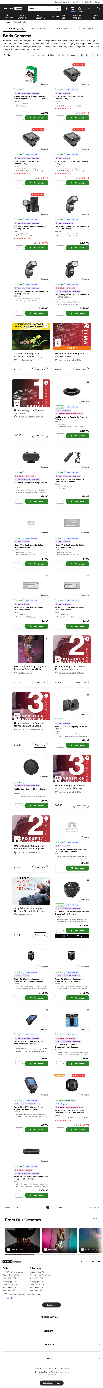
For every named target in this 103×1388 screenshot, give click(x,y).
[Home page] (13, 8)
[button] (98, 8)
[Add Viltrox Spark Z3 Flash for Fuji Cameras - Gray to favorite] (88, 130)
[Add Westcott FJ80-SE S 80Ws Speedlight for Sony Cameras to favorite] (47, 195)
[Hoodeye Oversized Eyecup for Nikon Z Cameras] (72, 704)
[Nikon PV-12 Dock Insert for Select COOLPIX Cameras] (72, 523)
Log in (91, 8)
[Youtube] (98, 1261)
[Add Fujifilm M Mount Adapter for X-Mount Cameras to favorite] (88, 382)
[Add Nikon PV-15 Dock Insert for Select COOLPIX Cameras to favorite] (47, 576)
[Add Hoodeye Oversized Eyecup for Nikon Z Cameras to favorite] (88, 695)
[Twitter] (81, 1261)
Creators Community (62, 2)
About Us (76, 2)
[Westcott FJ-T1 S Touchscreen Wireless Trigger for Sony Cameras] (72, 889)
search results (20, 22)
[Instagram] (87, 1261)
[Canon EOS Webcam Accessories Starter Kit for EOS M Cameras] (72, 957)
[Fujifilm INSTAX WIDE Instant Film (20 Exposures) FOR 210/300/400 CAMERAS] (31, 74)
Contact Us (51, 1305)
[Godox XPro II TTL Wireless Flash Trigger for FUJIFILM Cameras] (31, 1085)
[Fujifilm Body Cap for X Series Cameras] (31, 767)
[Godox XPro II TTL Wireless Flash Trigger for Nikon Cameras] (31, 1019)
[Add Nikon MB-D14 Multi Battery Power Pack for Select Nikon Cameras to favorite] (47, 1142)
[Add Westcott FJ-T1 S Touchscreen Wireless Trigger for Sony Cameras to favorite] (88, 880)
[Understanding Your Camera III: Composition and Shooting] (31, 706)
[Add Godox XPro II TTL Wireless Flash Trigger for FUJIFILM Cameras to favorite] (47, 1076)
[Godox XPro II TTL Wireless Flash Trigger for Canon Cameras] (72, 1019)
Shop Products (9, 16)
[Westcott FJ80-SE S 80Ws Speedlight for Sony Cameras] (31, 204)
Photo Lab (64, 16)
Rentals (55, 16)
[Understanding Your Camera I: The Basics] (31, 393)
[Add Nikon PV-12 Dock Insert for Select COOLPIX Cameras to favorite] (88, 513)
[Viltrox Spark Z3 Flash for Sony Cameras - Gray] (31, 139)
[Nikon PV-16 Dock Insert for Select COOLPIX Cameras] (31, 523)
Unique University (22, 16)
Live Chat (10, 1297)
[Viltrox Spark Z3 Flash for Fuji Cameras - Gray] (72, 139)
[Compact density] (98, 55)
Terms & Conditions (40, 1369)
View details (40, 369)
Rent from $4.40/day (74, 936)
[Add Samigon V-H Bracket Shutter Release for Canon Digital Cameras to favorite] (88, 818)
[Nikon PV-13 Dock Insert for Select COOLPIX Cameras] (72, 585)
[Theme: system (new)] (79, 8)
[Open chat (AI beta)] (72, 8)
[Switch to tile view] (82, 55)
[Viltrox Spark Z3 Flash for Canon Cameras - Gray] (72, 74)
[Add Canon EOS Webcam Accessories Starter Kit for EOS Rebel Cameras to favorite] (47, 947)
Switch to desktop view (52, 1383)
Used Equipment (40, 16)
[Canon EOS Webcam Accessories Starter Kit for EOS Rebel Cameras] (31, 957)
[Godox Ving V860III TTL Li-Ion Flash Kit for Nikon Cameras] (72, 204)
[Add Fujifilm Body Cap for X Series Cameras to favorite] (47, 757)
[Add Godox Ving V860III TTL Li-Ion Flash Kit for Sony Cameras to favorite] (47, 260)
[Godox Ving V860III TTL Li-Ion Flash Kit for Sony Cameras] (31, 269)
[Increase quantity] (22, 118)
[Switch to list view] (87, 55)
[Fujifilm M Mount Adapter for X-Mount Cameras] (72, 391)
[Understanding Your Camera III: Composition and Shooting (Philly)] (72, 768)
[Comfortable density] (93, 55)
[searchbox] (44, 8)
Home (8, 22)
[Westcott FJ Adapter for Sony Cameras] (31, 457)
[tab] (14, 29)
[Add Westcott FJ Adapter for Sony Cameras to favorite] (47, 448)
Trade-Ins (95, 16)
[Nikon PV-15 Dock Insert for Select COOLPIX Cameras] (31, 585)
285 (57, 1207)
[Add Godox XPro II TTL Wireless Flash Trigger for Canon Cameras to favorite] (88, 1010)
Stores (97, 2)
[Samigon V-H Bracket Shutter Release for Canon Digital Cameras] (72, 827)
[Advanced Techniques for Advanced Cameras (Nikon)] (31, 336)
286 (60, 1207)
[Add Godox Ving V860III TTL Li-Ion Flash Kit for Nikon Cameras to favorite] (88, 195)
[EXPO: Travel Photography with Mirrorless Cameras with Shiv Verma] (31, 649)
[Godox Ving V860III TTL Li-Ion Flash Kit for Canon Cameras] (72, 269)
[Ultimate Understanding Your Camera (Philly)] (72, 336)
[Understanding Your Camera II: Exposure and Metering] (72, 649)
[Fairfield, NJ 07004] (67, 8)
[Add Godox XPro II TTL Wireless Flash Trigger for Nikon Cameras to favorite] (47, 1010)
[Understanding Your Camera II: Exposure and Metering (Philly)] (31, 828)
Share (52, 55)
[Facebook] (93, 1261)
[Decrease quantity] (15, 118)
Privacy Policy (54, 1369)
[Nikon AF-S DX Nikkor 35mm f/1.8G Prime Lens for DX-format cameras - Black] (72, 1085)
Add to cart (39, 117)
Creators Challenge (78, 16)
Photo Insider (87, 2)
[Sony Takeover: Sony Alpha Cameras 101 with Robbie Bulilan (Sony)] (31, 891)
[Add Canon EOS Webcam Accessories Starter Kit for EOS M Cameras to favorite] (88, 947)
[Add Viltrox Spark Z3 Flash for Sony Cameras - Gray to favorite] (47, 130)
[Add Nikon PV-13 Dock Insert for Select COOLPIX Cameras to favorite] (88, 576)
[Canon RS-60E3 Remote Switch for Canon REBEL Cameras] (72, 457)
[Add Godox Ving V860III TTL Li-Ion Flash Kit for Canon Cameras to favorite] (88, 260)
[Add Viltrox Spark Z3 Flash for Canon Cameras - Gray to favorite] (88, 65)
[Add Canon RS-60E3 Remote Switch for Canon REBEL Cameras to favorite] (88, 448)
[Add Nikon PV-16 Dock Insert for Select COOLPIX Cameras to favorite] (47, 513)
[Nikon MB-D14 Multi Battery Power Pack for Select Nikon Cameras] (31, 1151)
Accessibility (65, 1369)
